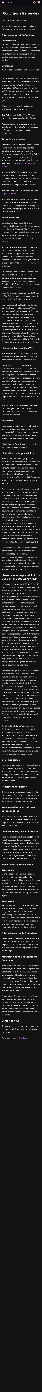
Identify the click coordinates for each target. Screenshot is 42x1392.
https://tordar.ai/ (9, 193)
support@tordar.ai (19, 1038)
